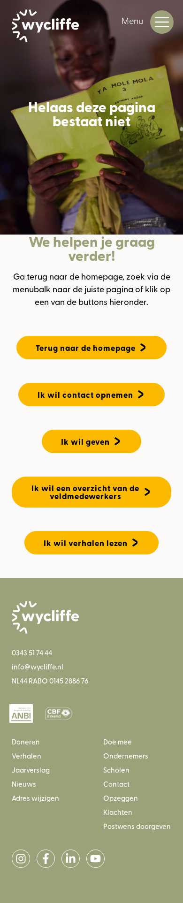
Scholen (116, 769)
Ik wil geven (85, 442)
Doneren (26, 741)
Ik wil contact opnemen (85, 395)
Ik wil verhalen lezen (86, 543)
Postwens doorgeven (137, 826)
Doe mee (117, 741)
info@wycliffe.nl (37, 666)
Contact (116, 784)
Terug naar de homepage (86, 348)
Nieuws (24, 784)
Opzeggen (120, 798)
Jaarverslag (31, 769)
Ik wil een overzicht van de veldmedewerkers (85, 492)
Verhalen (26, 755)
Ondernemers (125, 755)
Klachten (117, 812)
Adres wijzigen (35, 798)
